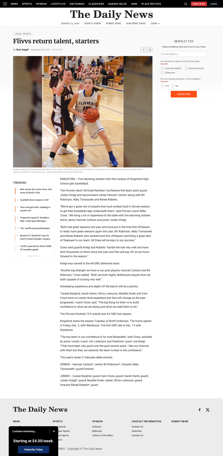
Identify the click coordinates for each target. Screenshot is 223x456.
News (14, 3)
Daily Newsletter (173, 68)
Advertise (137, 431)
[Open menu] (5, 4)
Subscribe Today (136, 23)
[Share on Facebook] (143, 50)
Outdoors (57, 439)
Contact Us (137, 426)
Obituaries (77, 3)
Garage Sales (117, 3)
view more (33, 256)
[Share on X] (149, 50)
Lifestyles (58, 3)
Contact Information (146, 421)
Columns (96, 426)
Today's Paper (92, 23)
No (176, 86)
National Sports (61, 435)
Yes (166, 86)
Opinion (41, 3)
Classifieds (96, 3)
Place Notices (151, 3)
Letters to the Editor (102, 435)
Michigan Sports (61, 431)
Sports (27, 3)
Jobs (134, 3)
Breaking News (196, 68)
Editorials (97, 431)
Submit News (113, 23)
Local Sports (23, 34)
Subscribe (199, 4)
